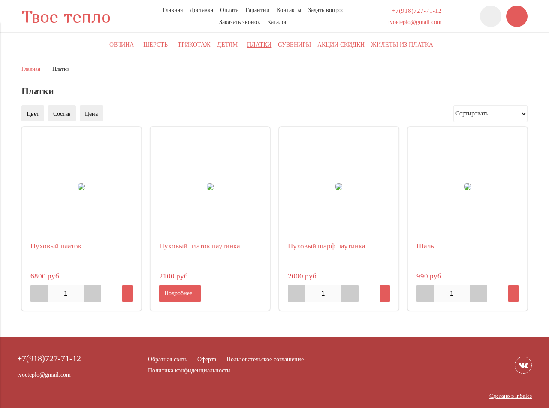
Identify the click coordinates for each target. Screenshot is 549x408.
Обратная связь (167, 359)
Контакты (289, 10)
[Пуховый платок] (81, 187)
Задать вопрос (326, 10)
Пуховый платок (55, 246)
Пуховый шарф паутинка (326, 246)
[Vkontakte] (523, 365)
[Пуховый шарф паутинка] (339, 187)
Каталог (277, 22)
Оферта (206, 359)
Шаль (425, 246)
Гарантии (257, 10)
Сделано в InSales (510, 396)
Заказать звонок (239, 22)
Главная (173, 10)
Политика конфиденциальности (189, 370)
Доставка (201, 10)
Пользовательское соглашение (265, 359)
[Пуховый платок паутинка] (210, 187)
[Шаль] (467, 187)
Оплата (229, 10)
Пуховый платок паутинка (199, 246)
